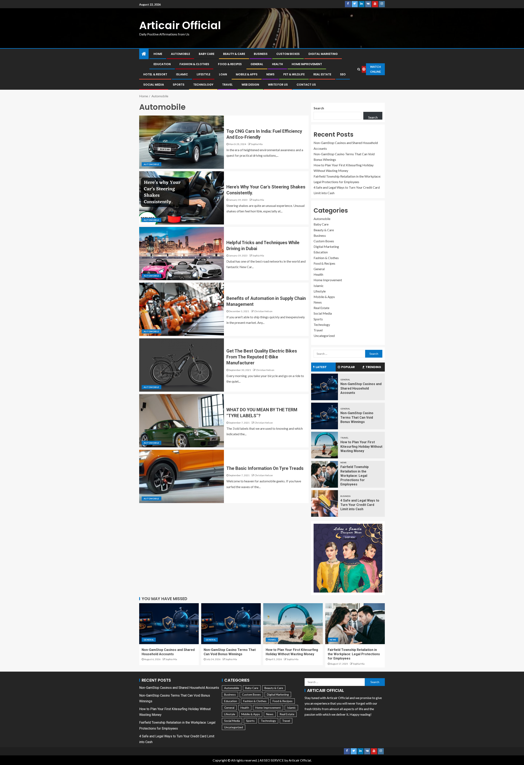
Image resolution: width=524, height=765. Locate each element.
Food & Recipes (230, 64)
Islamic (182, 74)
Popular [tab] (348, 367)
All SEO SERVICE (272, 760)
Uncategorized (324, 336)
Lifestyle (203, 74)
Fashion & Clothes (194, 64)
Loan (223, 74)
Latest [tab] (321, 367)
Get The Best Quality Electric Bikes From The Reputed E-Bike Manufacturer (261, 357)
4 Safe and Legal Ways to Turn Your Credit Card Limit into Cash (359, 505)
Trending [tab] (373, 367)
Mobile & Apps (246, 74)
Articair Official (180, 25)
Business (261, 54)
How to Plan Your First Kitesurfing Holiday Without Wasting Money (361, 446)
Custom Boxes (288, 54)
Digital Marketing (323, 54)
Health (277, 64)
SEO (343, 74)
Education (162, 64)
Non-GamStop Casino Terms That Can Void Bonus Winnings (356, 417)
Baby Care (206, 54)
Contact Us (306, 85)
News (270, 74)
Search (319, 108)
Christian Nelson (263, 311)
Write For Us (278, 85)
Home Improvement (307, 64)
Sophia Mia (257, 144)
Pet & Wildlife (294, 74)
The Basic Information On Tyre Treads (265, 468)
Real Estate (322, 74)
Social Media (153, 85)
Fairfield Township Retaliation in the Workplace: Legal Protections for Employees (354, 475)
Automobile (180, 54)
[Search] (359, 69)
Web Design (250, 85)
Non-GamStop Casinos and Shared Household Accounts (361, 388)
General (257, 64)
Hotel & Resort (155, 74)
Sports (178, 85)
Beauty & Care (234, 54)
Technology (203, 85)
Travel (227, 85)
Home (158, 54)
